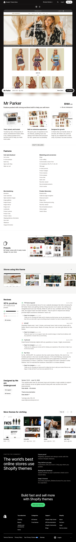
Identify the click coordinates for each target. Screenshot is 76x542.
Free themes (34, 522)
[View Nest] (36, 245)
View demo (60, 90)
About (61, 519)
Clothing (20, 519)
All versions (32, 388)
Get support (8, 390)
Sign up (69, 2)
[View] (12, 280)
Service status (63, 528)
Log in (62, 2)
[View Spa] (45, 245)
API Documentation (50, 522)
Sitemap (42, 537)
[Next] (71, 269)
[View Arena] (54, 245)
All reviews (8, 320)
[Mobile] (39, 7)
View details (25, 388)
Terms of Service (8, 537)
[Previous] (67, 269)
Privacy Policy (18, 537)
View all (62, 412)
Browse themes (47, 2)
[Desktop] (36, 7)
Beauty (19, 522)
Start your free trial (38, 505)
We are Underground (67, 107)
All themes (8, 393)
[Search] (58, 2)
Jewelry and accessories (21, 526)
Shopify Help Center (50, 519)
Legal (60, 525)
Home (19, 529)
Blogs (46, 528)
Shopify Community (50, 525)
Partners (61, 522)
